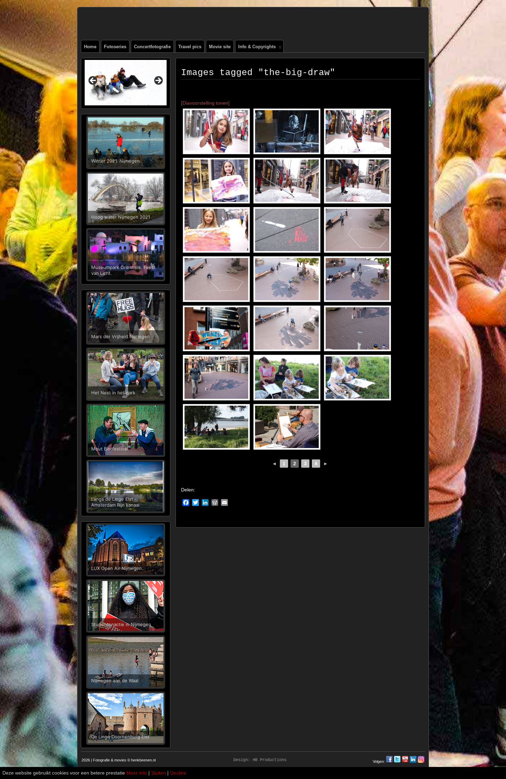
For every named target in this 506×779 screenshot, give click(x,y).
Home (90, 46)
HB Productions (269, 760)
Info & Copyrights (257, 46)
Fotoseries (115, 46)
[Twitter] (398, 761)
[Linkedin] (413, 761)
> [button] (158, 81)
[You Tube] (405, 761)
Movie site (220, 46)
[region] (126, 82)
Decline (178, 773)
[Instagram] (421, 761)
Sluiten (158, 773)
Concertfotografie (152, 46)
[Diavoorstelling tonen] (205, 103)
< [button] (93, 81)
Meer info (136, 773)
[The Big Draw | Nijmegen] (216, 131)
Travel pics (189, 46)
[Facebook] (390, 761)
